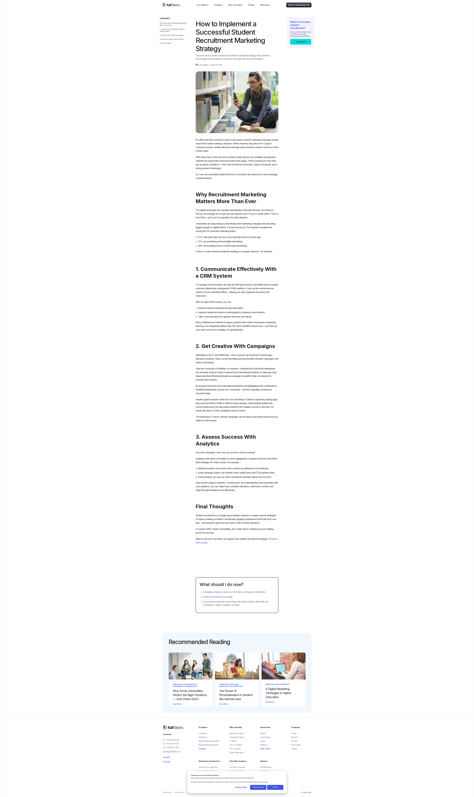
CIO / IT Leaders (236, 745)
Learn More (301, 42)
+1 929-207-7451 (172, 747)
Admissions (203, 737)
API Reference (265, 767)
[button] (202, 5)
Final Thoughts (165, 43)
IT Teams (233, 741)
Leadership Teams (237, 737)
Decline (275, 787)
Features (202, 749)
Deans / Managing (236, 752)
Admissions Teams (237, 733)
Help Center (265, 749)
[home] (171, 4)
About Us (294, 737)
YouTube (166, 762)
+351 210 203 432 (172, 744)
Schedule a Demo (211, 592)
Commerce (203, 733)
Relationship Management (208, 745)
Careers (294, 749)
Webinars (263, 745)
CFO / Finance (235, 749)
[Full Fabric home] (173, 727)
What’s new (167, 792)
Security (294, 741)
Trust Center (296, 745)
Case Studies (265, 737)
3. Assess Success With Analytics (172, 39)
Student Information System (209, 741)
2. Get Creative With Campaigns (172, 35)
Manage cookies (241, 787)
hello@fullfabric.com (173, 752)
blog (230, 596)
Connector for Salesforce (208, 767)
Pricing (251, 5)
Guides (263, 741)
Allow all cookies (258, 787)
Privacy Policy (179, 792)
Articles (263, 733)
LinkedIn (166, 757)
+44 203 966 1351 (172, 740)
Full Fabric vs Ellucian (237, 767)
